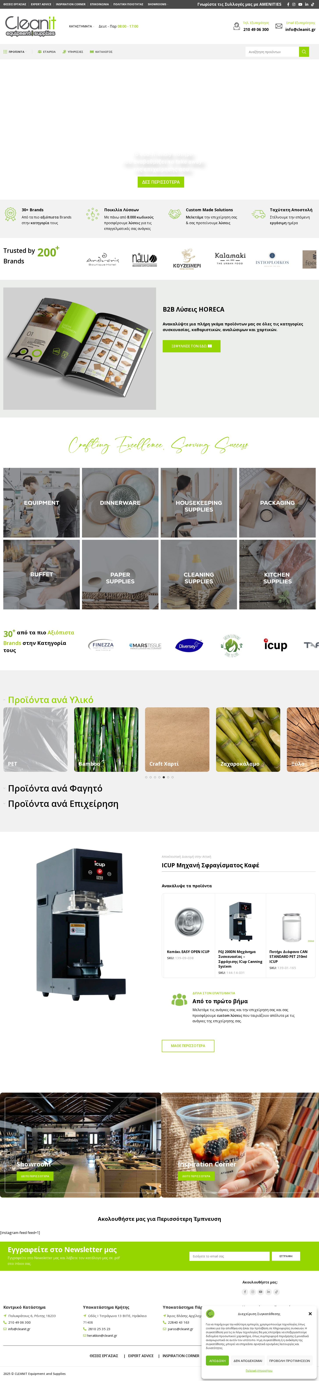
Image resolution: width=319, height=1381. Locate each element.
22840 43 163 (178, 1322)
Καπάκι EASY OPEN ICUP (237, 951)
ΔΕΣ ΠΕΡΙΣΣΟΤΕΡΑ (161, 182)
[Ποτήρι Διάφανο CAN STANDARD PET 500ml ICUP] (187, 922)
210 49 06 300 (19, 1322)
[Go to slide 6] (168, 777)
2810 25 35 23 (98, 1329)
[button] (310, 1314)
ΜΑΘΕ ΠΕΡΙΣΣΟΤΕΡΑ (188, 1045)
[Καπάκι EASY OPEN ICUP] (238, 922)
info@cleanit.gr (18, 1329)
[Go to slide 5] (164, 777)
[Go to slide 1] (146, 777)
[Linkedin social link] (307, 4)
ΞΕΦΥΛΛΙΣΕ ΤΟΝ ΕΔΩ (189, 346)
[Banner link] (35, 739)
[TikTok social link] (313, 4)
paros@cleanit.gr (180, 1329)
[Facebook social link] (288, 4)
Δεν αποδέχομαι (247, 1360)
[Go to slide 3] (155, 777)
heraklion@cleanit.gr (102, 1335)
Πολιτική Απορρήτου (259, 1370)
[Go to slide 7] (172, 777)
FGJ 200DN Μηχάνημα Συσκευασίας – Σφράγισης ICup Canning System (290, 959)
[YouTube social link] (300, 4)
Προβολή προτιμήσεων (289, 1360)
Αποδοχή (217, 1360)
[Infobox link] (239, 4)
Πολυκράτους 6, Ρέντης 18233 (32, 1316)
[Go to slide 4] (159, 777)
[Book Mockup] (79, 349)
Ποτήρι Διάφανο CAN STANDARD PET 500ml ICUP (184, 956)
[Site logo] (30, 26)
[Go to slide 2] (151, 777)
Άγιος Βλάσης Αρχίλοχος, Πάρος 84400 (197, 1316)
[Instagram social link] (294, 4)
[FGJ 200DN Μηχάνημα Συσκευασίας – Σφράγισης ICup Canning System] (290, 922)
